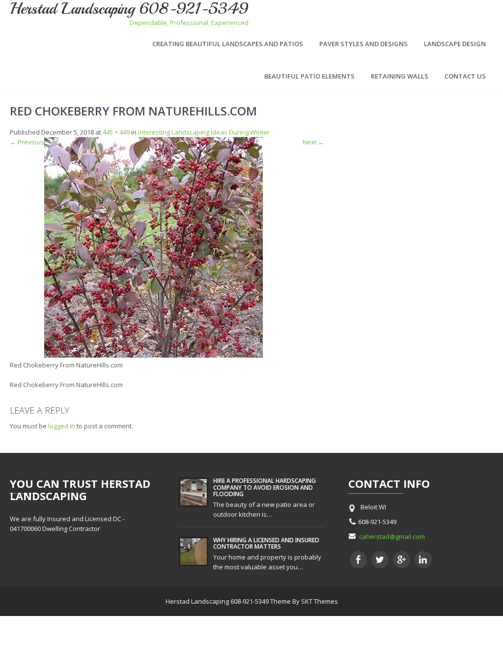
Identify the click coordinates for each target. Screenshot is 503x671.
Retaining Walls (399, 76)
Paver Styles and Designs (363, 43)
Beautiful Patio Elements (309, 76)
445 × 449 (116, 132)
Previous (27, 142)
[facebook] (358, 559)
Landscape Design (455, 43)
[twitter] (380, 559)
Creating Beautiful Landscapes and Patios (227, 43)
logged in (61, 425)
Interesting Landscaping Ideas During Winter (204, 132)
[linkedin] (423, 559)
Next (313, 142)
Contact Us (465, 76)
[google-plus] (401, 559)
